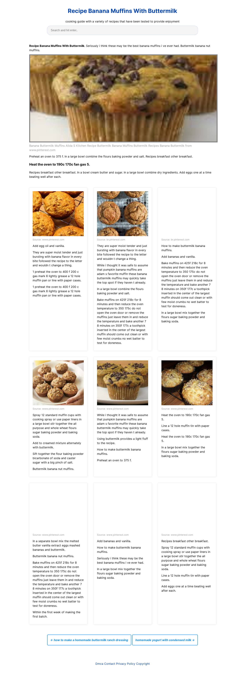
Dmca (99, 663)
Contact (109, 663)
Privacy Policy (125, 663)
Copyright (143, 663)
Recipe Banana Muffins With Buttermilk (122, 10)
